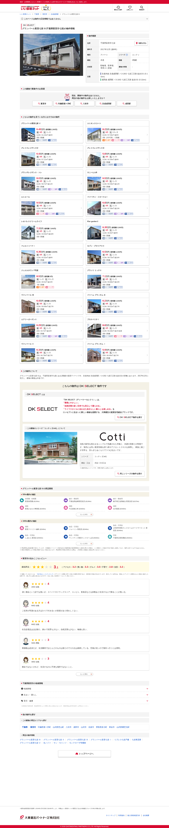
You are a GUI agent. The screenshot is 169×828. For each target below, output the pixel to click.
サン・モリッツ (60, 743)
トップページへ (86, 754)
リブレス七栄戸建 (121, 740)
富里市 (45, 14)
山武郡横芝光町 (123, 727)
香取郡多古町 (101, 727)
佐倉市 (91, 727)
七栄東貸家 (136, 740)
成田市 (76, 727)
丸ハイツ (47, 743)
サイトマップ (111, 815)
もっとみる (84, 514)
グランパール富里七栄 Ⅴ (30, 743)
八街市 (85, 104)
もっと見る (84, 674)
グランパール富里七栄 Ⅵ (77, 740)
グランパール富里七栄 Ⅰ (101, 740)
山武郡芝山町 (58, 727)
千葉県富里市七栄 (107, 43)
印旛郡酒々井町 (64, 104)
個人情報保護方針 (133, 815)
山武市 (83, 727)
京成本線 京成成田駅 (110, 74)
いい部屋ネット (25, 14)
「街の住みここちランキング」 (45, 574)
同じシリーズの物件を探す (131, 474)
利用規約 (121, 815)
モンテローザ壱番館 (77, 743)
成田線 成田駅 (107, 80)
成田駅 (128, 104)
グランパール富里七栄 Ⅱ (53, 740)
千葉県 (36, 14)
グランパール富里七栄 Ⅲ (30, 740)
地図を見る (142, 43)
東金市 (112, 727)
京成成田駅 (55, 14)
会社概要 (146, 815)
